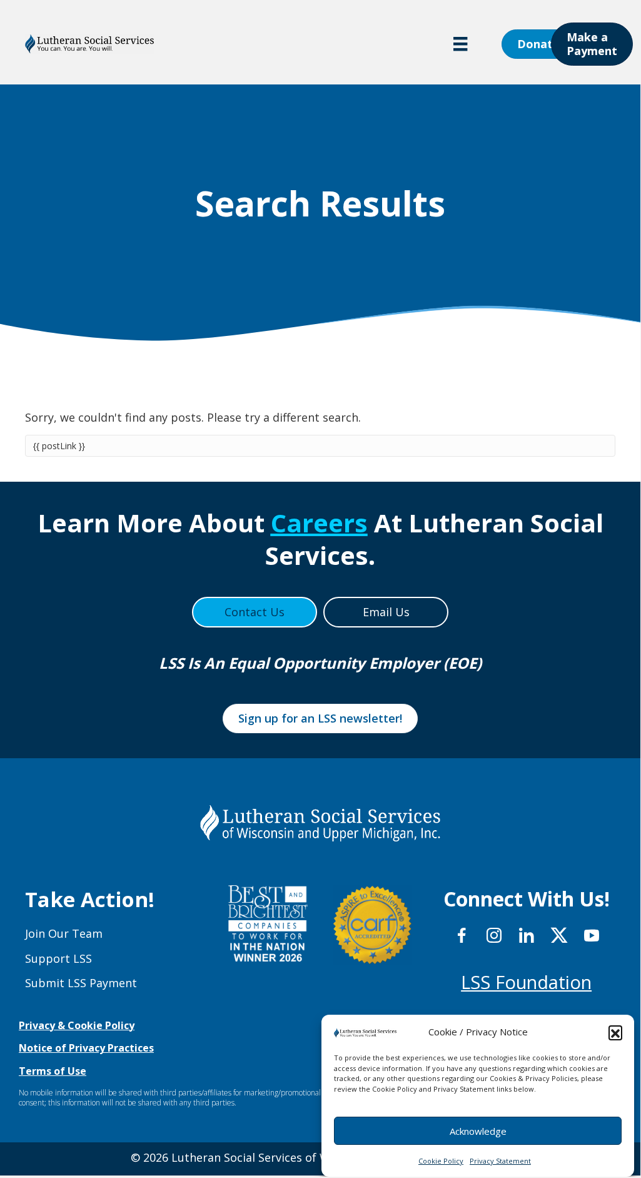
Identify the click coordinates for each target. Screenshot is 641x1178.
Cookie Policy (440, 1160)
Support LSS (58, 958)
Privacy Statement (500, 1160)
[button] (615, 1032)
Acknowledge (478, 1131)
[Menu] (460, 43)
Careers (319, 522)
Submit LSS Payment (81, 982)
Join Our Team (64, 933)
